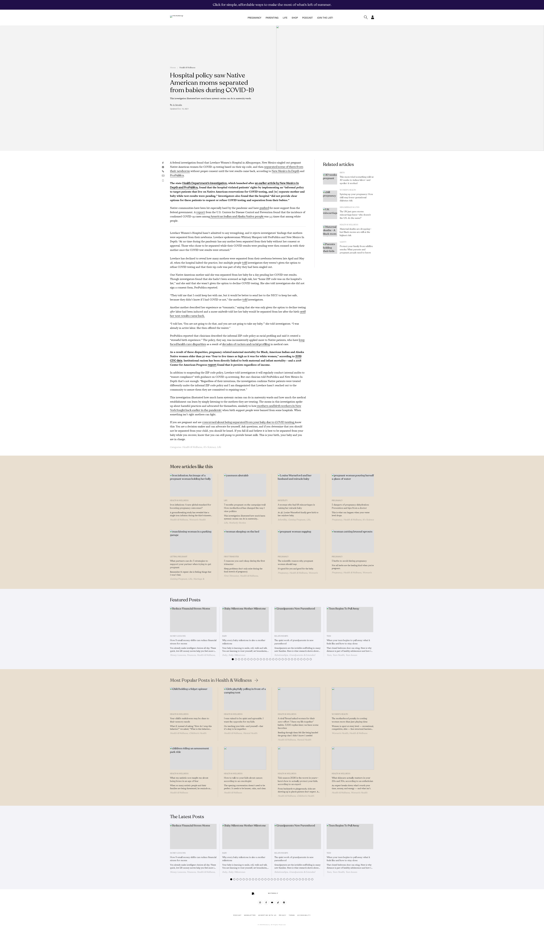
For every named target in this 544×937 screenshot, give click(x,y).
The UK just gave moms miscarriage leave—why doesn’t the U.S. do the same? (355, 215)
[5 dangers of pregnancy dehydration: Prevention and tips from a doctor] (353, 485)
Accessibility (304, 915)
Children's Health (197, 733)
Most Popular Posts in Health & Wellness (211, 680)
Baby (224, 636)
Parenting (272, 17)
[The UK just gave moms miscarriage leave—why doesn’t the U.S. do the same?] (330, 213)
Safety (343, 242)
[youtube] (272, 902)
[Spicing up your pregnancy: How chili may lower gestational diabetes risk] (330, 196)
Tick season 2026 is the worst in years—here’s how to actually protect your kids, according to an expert (298, 781)
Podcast (307, 17)
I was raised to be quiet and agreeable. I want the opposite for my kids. (244, 720)
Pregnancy (254, 17)
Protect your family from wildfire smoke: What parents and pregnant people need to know (356, 249)
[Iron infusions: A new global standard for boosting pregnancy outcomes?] (191, 485)
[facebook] (266, 902)
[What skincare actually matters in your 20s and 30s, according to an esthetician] (353, 758)
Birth (342, 172)
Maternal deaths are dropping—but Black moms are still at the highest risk (355, 232)
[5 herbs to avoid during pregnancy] (353, 541)
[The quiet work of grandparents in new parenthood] (297, 619)
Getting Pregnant (296, 519)
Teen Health (338, 655)
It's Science (209, 447)
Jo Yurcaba (177, 105)
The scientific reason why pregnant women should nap (295, 562)
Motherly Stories (237, 522)
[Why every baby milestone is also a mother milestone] (245, 619)
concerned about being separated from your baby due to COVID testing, (248, 422)
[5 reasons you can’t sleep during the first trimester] (245, 541)
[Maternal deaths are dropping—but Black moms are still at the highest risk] (330, 231)
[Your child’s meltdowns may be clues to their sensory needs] (191, 698)
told (244, 263)
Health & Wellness (187, 67)
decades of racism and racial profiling (246, 344)
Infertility (283, 500)
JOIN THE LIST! (325, 17)
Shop (295, 17)
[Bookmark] (163, 180)
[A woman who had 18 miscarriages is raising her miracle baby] (299, 485)
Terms (292, 915)
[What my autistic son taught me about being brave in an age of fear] (191, 758)
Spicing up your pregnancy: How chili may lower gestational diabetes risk (356, 197)
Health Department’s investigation (204, 183)
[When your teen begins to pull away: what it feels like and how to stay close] (350, 619)
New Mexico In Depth (285, 171)
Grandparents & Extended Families (294, 656)
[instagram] (260, 902)
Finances (191, 655)
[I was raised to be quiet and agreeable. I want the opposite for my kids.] (245, 698)
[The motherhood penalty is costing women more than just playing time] (353, 698)
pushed (264, 208)
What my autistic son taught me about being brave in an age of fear (189, 779)
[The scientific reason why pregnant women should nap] (299, 541)
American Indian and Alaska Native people (237, 216)
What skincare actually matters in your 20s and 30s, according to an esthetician (352, 779)
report (200, 212)
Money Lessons (178, 636)
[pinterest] (284, 902)
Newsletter (250, 915)
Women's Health (348, 190)
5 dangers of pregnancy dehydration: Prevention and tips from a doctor (350, 506)
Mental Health (250, 733)
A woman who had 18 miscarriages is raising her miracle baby (296, 506)
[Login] (372, 18)
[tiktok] (278, 902)
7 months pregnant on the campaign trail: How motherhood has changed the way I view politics (245, 508)
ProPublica (177, 175)
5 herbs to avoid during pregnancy (349, 561)
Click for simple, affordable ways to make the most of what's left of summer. (272, 4)
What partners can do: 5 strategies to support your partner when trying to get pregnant (190, 564)
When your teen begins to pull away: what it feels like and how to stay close (348, 642)
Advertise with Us (267, 915)
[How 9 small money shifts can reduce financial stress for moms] (193, 619)
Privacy (282, 915)
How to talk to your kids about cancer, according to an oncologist (243, 779)
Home (173, 67)
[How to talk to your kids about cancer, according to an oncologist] (245, 758)
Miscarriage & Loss (349, 207)
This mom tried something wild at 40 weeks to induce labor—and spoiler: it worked (357, 180)
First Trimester (231, 556)
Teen (329, 636)
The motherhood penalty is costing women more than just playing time (349, 720)
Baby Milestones (237, 655)
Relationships (281, 636)
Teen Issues (351, 655)
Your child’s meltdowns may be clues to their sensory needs (189, 720)
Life (285, 17)
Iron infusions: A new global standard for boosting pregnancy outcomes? (190, 506)
